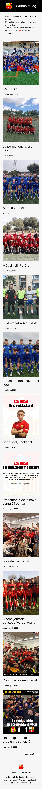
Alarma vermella (14, 208)
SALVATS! (10, 89)
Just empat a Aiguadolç (20, 323)
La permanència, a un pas (18, 148)
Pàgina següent (31, 754)
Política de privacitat (9, 780)
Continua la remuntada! (20, 680)
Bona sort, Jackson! (17, 442)
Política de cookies (27, 780)
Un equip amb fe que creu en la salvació (18, 739)
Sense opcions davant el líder (21, 382)
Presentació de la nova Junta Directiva (19, 502)
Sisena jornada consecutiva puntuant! (19, 620)
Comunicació (31, 777)
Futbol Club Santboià (14, 777)
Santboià (26, 6)
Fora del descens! (16, 561)
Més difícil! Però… (16, 265)
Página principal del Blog (21, 772)
